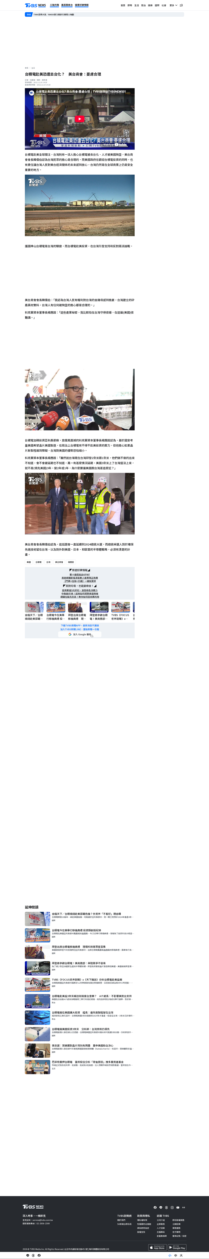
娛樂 (150, 5)
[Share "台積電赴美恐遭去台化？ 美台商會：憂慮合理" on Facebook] (39, 1255)
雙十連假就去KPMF (80, 574)
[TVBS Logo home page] (35, 5)
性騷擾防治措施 (144, 1224)
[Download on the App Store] (157, 1247)
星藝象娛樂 (162, 1235)
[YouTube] (178, 1207)
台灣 (48, 562)
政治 (143, 5)
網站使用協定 (143, 1228)
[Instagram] (172, 1207)
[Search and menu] (181, 5)
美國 (29, 562)
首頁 (123, 5)
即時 (130, 5)
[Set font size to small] (170, 1255)
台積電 (39, 562)
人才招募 (161, 1228)
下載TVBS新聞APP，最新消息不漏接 (80, 625)
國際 (157, 5)
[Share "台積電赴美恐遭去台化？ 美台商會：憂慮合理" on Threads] (33, 1255)
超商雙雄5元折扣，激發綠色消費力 (80, 590)
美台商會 (59, 562)
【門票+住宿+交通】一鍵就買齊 (80, 581)
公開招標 (176, 1224)
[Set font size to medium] (175, 1255)
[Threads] (166, 1207)
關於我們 (121, 1220)
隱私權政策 (142, 1220)
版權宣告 (141, 1232)
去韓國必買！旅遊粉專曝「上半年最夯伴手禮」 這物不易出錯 (60, 14)
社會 (164, 5)
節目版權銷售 (178, 1220)
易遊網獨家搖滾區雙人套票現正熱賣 (80, 577)
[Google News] (183, 1207)
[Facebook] (155, 1207)
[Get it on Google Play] (177, 1247)
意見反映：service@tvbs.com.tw (38, 1220)
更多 (172, 5)
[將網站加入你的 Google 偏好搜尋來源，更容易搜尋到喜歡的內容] (79, 634)
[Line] (161, 1207)
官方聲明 (176, 1232)
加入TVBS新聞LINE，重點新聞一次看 (79, 629)
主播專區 (161, 1232)
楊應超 (71, 562)
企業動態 (161, 1224)
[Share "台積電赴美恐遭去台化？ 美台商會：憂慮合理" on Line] (27, 1255)
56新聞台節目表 (124, 1224)
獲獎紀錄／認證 (179, 1235)
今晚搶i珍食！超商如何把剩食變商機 (79, 593)
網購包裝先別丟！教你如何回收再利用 (79, 596)
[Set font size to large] (181, 1255)
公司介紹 (161, 1220)
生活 (136, 5)
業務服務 (176, 1228)
